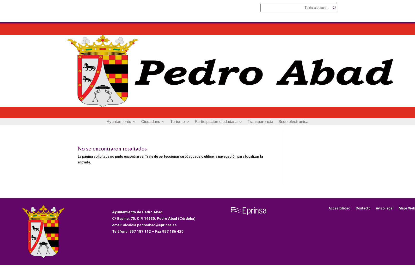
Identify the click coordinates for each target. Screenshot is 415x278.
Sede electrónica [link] (293, 122)
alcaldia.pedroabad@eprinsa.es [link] (150, 225)
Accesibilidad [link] (339, 208)
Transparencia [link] (260, 122)
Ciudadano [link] (150, 122)
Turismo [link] (177, 122)
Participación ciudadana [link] (216, 122)
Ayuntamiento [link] (119, 122)
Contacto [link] (363, 208)
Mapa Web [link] (407, 208)
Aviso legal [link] (384, 208)
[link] (207, 106)
